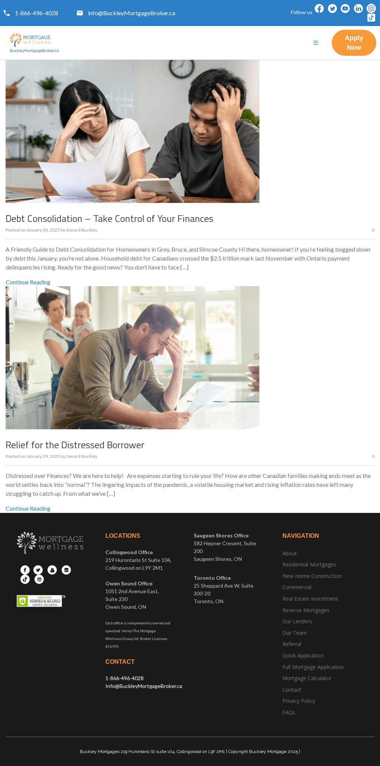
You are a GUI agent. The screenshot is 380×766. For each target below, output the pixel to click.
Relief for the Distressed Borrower (75, 444)
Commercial (296, 587)
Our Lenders (297, 621)
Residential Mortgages (309, 564)
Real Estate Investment (310, 598)
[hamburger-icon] (316, 43)
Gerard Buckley (81, 230)
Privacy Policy (298, 700)
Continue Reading (28, 281)
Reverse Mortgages (306, 610)
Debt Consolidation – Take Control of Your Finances (109, 218)
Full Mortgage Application (313, 666)
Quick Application (303, 655)
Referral (291, 643)
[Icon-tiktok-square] (371, 17)
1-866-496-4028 (124, 678)
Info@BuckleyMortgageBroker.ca (143, 686)
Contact (291, 689)
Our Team (294, 632)
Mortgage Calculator (307, 678)
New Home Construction (312, 575)
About (289, 553)
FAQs (288, 712)
